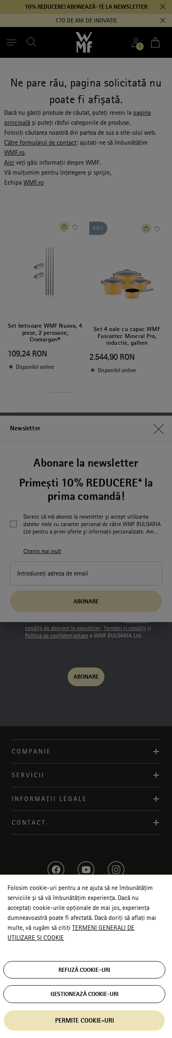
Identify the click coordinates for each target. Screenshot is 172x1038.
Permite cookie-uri (84, 1020)
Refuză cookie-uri (84, 970)
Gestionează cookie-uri (85, 994)
